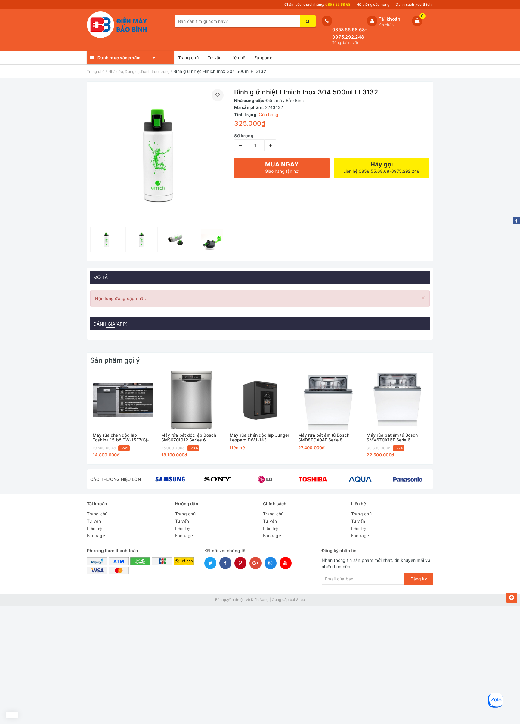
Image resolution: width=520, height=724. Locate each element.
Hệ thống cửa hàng (372, 4)
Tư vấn (215, 57)
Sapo (300, 599)
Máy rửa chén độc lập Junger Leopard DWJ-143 (259, 437)
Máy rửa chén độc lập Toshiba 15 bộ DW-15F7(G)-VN (121, 437)
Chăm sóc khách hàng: (317, 4)
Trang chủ (188, 57)
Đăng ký (418, 578)
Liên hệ (238, 57)
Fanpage (263, 57)
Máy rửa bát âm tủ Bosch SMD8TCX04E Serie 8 (323, 437)
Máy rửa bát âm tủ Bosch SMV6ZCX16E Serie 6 (392, 437)
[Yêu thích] (218, 95)
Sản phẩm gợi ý (115, 360)
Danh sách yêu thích (413, 4)
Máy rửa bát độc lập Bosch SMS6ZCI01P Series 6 (188, 437)
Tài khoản (389, 19)
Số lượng (243, 135)
